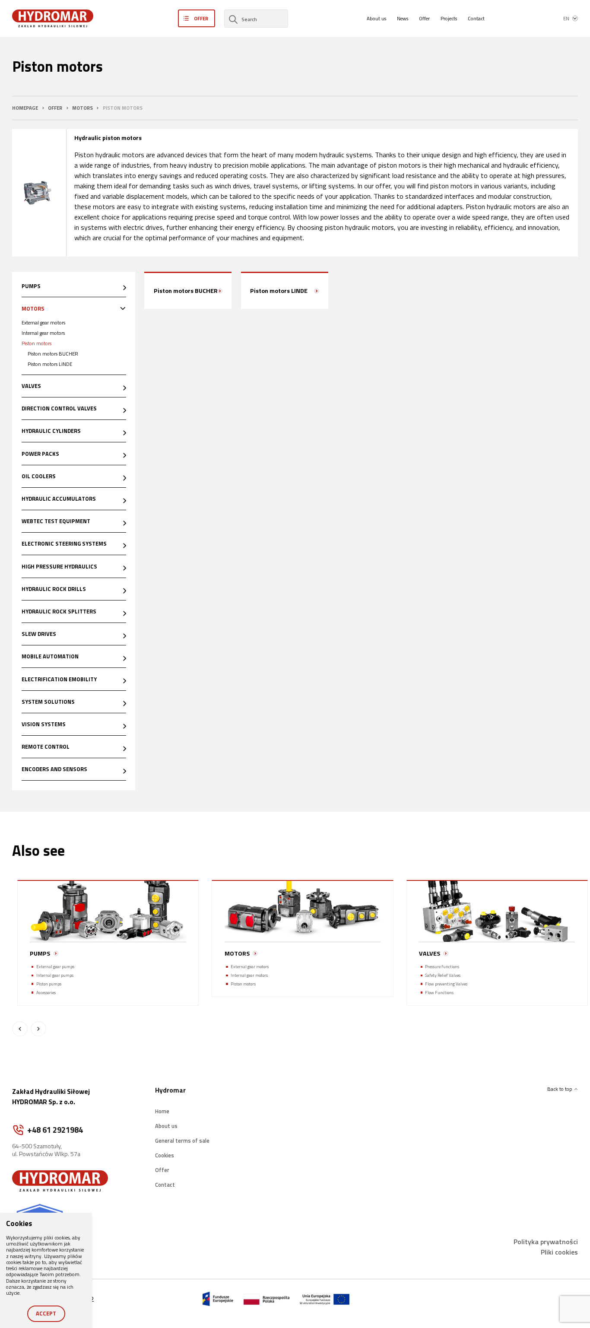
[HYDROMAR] (52, 18)
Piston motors (36, 343)
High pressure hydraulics (59, 566)
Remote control (46, 746)
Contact (476, 18)
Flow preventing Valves (446, 984)
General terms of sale (182, 1140)
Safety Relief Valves (442, 975)
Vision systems (44, 724)
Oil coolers (39, 476)
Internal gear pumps (54, 975)
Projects (449, 18)
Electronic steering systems (64, 543)
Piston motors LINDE (50, 364)
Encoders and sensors (54, 769)
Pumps (31, 286)
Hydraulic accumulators (59, 498)
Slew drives (39, 633)
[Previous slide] (20, 1029)
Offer (424, 18)
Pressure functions (442, 966)
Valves (31, 385)
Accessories (46, 992)
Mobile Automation (50, 656)
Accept (46, 1313)
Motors (33, 308)
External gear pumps (55, 966)
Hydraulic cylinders (51, 430)
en (566, 19)
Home (162, 1110)
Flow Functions (439, 992)
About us (376, 18)
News (402, 18)
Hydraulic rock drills (54, 589)
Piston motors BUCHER (53, 353)
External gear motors (43, 322)
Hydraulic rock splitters (59, 611)
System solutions (48, 701)
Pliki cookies (559, 1252)
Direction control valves (59, 408)
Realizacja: (518, 1298)
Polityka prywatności (546, 1241)
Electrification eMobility (59, 679)
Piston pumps (48, 984)
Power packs (40, 453)
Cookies (164, 1155)
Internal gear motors (43, 333)
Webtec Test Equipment (56, 521)
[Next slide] (38, 1029)
